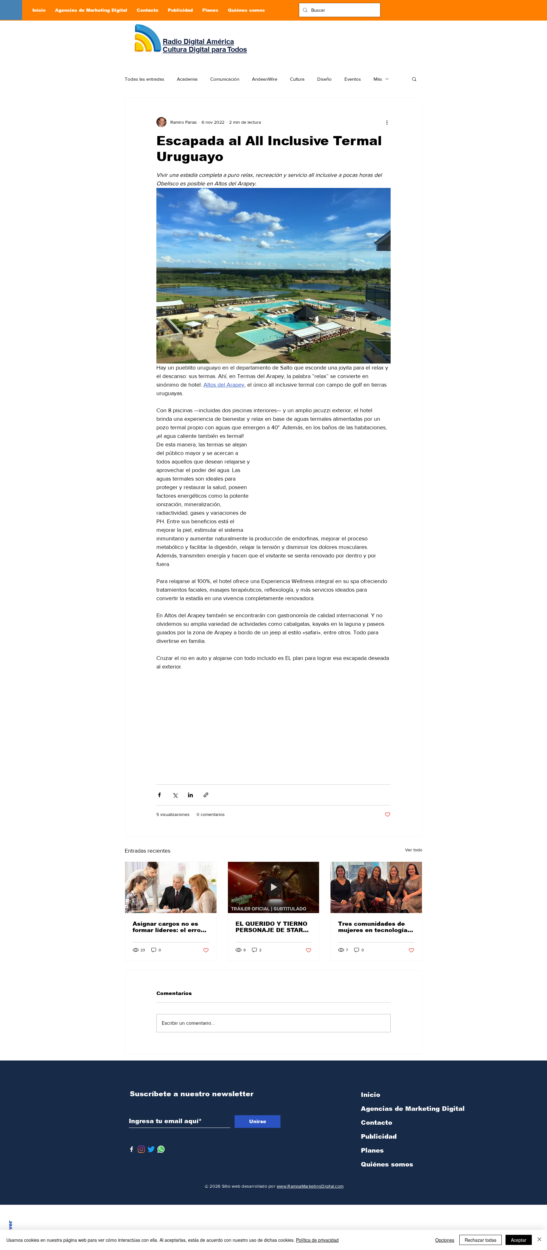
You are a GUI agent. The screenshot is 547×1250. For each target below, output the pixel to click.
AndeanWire (264, 79)
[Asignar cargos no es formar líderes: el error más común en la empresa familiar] (171, 887)
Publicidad (379, 1136)
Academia (187, 79)
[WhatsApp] (161, 1149)
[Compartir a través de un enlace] (206, 795)
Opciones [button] (444, 1240)
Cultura (297, 79)
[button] (414, 78)
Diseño (324, 79)
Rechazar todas (480, 1240)
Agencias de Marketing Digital (394, 1108)
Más (378, 79)
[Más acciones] (387, 122)
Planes (372, 1150)
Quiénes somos (387, 1164)
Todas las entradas (144, 79)
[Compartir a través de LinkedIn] (190, 795)
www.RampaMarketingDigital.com (310, 1186)
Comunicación (224, 79)
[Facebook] (131, 1149)
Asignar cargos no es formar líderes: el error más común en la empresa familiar (168, 927)
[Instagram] (141, 1149)
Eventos (352, 79)
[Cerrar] (539, 1240)
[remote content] (327, 485)
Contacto (376, 1122)
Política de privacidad (317, 1240)
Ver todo (413, 849)
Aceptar (518, 1240)
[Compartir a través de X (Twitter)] (175, 795)
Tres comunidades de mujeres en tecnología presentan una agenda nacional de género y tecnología (372, 927)
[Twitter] (151, 1149)
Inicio (370, 1094)
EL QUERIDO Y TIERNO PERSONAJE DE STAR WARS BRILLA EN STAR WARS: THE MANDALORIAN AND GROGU (272, 927)
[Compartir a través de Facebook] (159, 795)
